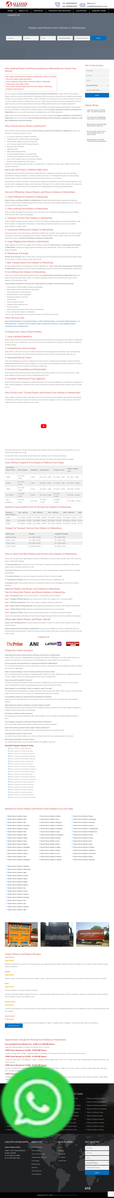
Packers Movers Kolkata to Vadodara (84, 860)
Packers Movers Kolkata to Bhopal (17, 844)
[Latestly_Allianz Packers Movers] (53, 644)
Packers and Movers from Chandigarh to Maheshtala (23, 779)
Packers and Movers (60, 11)
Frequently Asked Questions (15, 89)
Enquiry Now (99, 11)
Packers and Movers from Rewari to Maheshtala (21, 761)
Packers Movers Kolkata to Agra (17, 822)
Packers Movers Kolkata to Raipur (83, 856)
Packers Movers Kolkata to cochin (50, 853)
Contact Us (14, 15)
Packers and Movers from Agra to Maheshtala (21, 792)
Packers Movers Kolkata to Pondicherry (84, 853)
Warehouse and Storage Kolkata (16, 326)
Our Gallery (61, 1157)
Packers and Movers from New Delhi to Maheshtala (22, 758)
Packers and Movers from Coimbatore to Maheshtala (23, 797)
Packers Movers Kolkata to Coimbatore (52, 825)
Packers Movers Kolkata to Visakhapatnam (85, 828)
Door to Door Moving (38, 1154)
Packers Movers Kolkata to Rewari (83, 838)
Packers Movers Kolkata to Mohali (83, 835)
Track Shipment (36, 1174)
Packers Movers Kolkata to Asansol (83, 825)
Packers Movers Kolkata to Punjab (17, 838)
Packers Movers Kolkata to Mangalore (84, 850)
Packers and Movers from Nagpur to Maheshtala (22, 787)
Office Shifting (36, 1151)
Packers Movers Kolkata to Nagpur (18, 882)
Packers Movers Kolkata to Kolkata (50, 838)
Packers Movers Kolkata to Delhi (17, 819)
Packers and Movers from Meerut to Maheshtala (21, 795)
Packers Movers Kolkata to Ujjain (17, 910)
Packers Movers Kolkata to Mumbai (51, 816)
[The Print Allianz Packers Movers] (14, 644)
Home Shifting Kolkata (13, 321)
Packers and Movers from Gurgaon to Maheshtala (22, 753)
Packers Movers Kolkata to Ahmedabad (52, 835)
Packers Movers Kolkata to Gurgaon (18, 828)
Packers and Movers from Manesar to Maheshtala (22, 771)
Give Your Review (13, 1026)
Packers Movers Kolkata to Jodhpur (51, 847)
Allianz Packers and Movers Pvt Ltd (65, 1195)
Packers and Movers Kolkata (36, 631)
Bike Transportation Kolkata (48, 324)
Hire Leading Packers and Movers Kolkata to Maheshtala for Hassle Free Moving (31, 77)
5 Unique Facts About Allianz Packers (17, 84)
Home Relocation (37, 1147)
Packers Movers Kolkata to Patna (17, 835)
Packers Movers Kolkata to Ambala (18, 853)
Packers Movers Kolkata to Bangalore (51, 822)
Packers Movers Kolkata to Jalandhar (18, 906)
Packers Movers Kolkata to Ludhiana (51, 860)
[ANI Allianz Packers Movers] (34, 644)
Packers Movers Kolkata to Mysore (17, 850)
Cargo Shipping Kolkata (67, 324)
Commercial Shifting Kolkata (66, 321)
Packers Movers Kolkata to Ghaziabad (18, 825)
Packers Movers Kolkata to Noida (17, 816)
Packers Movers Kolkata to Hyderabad (52, 828)
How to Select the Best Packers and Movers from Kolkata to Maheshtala (29, 86)
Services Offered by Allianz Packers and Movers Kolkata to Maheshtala (28, 81)
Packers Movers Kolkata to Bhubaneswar (85, 832)
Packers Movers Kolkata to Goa (17, 888)
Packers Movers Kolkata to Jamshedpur (19, 860)
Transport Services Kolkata (27, 324)
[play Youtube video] (43, 426)
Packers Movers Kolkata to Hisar (17, 856)
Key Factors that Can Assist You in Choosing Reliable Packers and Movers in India (96, 133)
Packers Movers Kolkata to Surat (50, 841)
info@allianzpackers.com (97, 6)
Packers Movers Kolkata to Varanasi (18, 894)
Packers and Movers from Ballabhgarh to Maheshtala (23, 769)
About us (23, 11)
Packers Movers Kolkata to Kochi (82, 841)
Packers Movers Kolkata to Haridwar (51, 856)
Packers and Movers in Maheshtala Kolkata (20, 748)
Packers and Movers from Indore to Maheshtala (21, 789)
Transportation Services (39, 1157)
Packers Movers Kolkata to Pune (50, 819)
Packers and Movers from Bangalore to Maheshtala (22, 777)
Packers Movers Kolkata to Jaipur (17, 872)
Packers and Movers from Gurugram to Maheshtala (22, 766)
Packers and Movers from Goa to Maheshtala (21, 774)
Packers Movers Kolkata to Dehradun (84, 822)
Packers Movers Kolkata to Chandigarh (19, 847)
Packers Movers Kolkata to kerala (50, 832)
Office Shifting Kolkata (47, 321)
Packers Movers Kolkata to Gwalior (18, 891)
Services (38, 11)
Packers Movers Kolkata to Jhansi (83, 844)
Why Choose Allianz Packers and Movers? (19, 79)
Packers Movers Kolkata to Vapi (17, 903)
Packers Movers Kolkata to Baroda (50, 850)
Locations (81, 11)
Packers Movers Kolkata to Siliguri (83, 816)
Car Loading (35, 1161)
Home (10, 11)
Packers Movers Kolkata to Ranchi (50, 844)
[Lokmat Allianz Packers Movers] (72, 644)
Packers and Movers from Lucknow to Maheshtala (22, 782)
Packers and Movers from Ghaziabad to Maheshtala (23, 756)
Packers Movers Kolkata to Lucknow (18, 875)
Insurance (34, 1167)
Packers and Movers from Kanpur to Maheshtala (22, 784)
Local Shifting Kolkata (30, 321)
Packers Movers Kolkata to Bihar (17, 832)
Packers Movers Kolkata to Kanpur (17, 879)
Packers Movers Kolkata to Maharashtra (19, 869)
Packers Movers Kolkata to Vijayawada (84, 819)
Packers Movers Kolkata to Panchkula (18, 897)
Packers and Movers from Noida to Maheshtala (21, 751)
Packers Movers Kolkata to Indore (17, 841)
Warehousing (36, 1164)
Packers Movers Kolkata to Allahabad (18, 866)
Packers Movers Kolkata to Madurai (18, 885)
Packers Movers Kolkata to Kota (17, 900)
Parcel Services (36, 1171)
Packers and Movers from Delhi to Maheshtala (21, 764)
